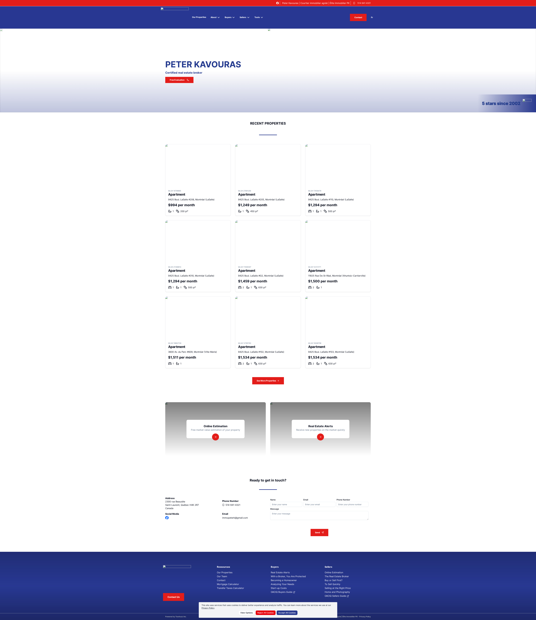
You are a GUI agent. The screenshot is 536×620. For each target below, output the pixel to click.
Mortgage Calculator (228, 584)
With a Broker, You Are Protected (288, 576)
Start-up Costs (279, 588)
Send (317, 532)
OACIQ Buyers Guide (282, 592)
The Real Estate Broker (337, 576)
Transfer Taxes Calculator (230, 588)
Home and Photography (337, 592)
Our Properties (199, 17)
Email (305, 500)
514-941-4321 (364, 3)
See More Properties (266, 380)
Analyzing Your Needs (282, 584)
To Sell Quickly (332, 584)
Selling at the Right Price (338, 588)
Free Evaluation (177, 80)
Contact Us (174, 597)
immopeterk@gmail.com (235, 517)
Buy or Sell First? (333, 580)
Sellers (243, 17)
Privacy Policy (208, 608)
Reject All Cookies (265, 612)
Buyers (228, 17)
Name (273, 500)
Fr (372, 17)
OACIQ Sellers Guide (336, 595)
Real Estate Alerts (280, 572)
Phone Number (343, 500)
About (213, 17)
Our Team (222, 576)
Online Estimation (334, 572)
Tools (257, 17)
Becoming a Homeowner (284, 580)
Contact (358, 17)
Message (274, 509)
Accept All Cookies (287, 612)
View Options (246, 612)
